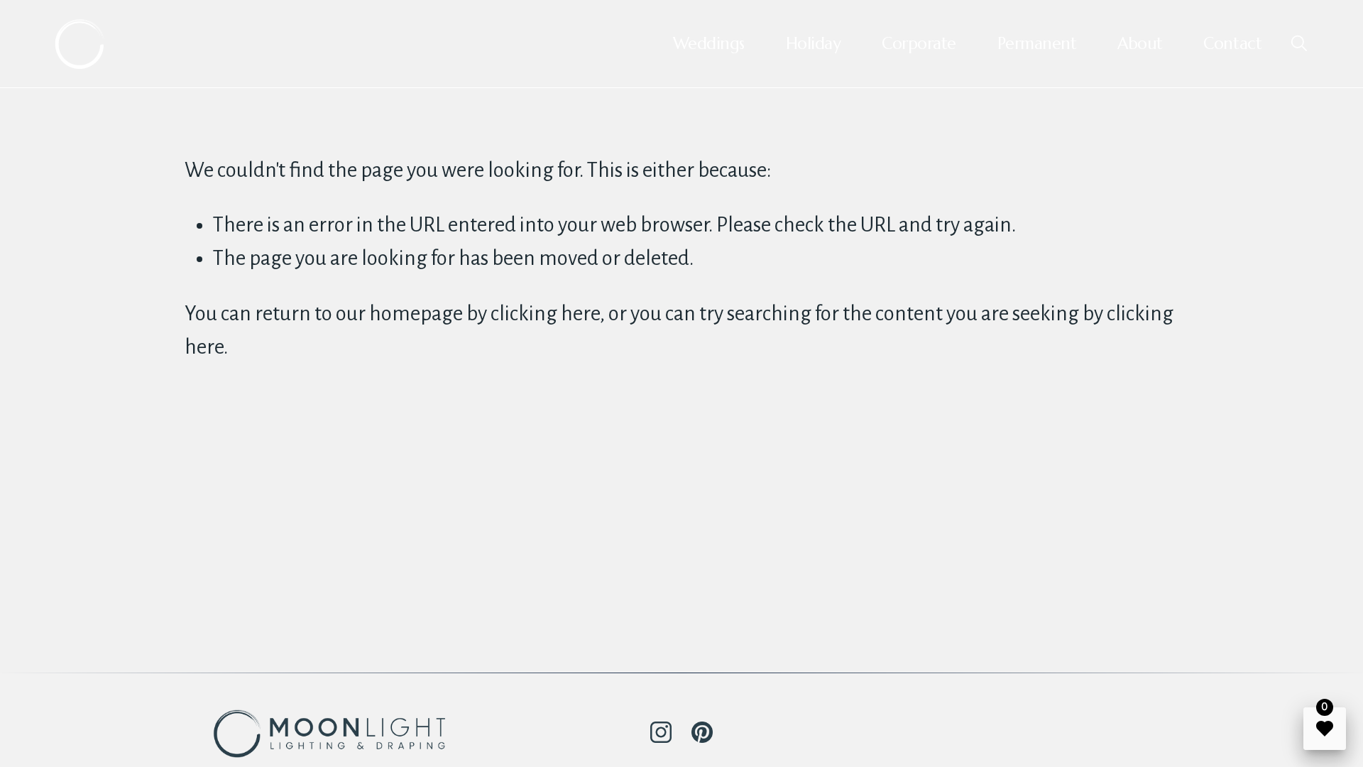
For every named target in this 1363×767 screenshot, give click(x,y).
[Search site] (1298, 43)
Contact (1232, 43)
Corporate (919, 43)
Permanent (1037, 43)
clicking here (545, 314)
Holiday (813, 43)
